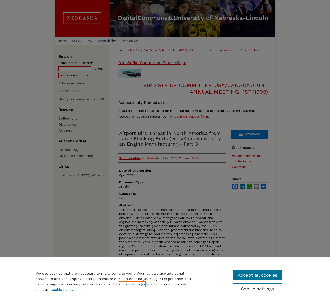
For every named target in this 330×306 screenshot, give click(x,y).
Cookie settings (132, 284)
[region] (165, 281)
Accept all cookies (257, 275)
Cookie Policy (62, 289)
